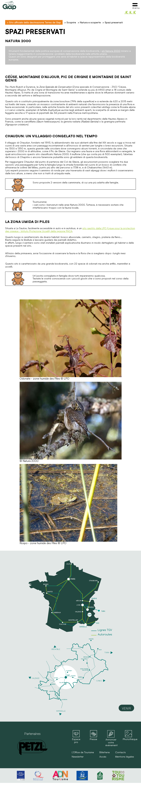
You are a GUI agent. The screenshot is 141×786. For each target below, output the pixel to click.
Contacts (120, 752)
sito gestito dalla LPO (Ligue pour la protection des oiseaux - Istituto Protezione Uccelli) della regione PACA (70, 230)
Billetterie (104, 752)
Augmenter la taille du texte (126, 12)
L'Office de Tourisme (83, 752)
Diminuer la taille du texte (130, 12)
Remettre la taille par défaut (134, 12)
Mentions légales (124, 756)
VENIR (126, 708)
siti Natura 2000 (111, 50)
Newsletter (78, 756)
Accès (102, 756)
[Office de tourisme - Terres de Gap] (9, 5)
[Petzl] (32, 747)
